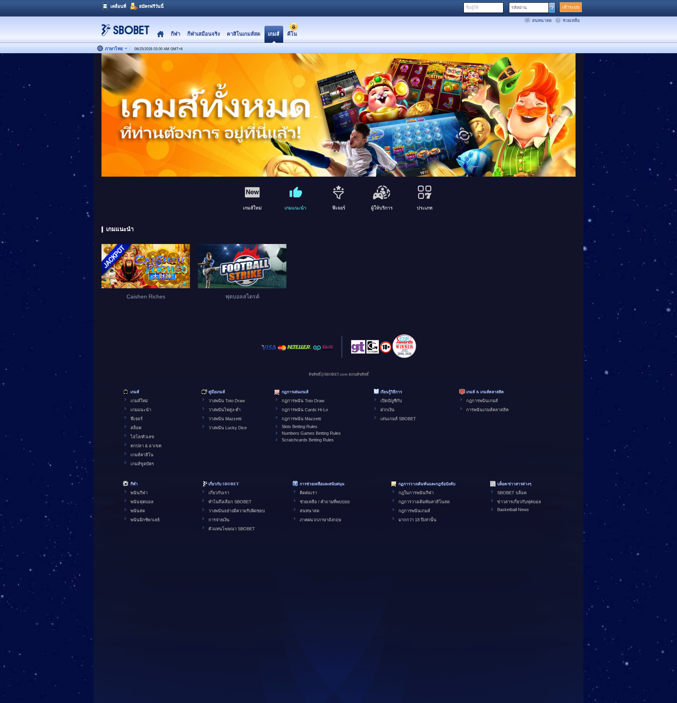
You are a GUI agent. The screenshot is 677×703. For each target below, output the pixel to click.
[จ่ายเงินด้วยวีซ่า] (269, 351)
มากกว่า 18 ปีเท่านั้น (417, 519)
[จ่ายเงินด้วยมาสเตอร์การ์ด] (282, 351)
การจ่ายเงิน (219, 519)
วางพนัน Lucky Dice (227, 427)
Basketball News (513, 509)
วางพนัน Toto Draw (226, 400)
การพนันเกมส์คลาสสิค (487, 409)
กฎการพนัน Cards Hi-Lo (305, 409)
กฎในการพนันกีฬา (416, 492)
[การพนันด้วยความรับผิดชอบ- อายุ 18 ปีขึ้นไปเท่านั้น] (385, 350)
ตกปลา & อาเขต (145, 445)
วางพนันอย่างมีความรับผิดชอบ (236, 510)
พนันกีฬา (139, 492)
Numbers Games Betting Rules (311, 433)
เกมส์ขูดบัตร (142, 463)
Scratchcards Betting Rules (308, 439)
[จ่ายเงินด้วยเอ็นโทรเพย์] (317, 351)
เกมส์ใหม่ (139, 400)
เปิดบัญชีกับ (391, 400)
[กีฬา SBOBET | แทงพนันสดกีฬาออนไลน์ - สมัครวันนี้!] (123, 33)
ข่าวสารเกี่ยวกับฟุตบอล (519, 501)
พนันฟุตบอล (142, 501)
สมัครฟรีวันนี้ (151, 6)
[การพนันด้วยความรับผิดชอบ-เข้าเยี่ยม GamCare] (372, 349)
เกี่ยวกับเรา (218, 492)
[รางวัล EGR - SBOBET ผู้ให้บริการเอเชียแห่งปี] (404, 346)
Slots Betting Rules (299, 426)
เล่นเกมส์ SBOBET (398, 418)
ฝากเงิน (387, 409)
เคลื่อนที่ (118, 6)
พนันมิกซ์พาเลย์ (144, 519)
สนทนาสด (542, 20)
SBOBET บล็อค (512, 492)
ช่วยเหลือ (571, 20)
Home (160, 34)
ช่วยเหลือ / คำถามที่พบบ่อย (324, 501)
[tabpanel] (338, 115)
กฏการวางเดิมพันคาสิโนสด (424, 501)
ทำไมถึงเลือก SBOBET (230, 501)
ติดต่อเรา (308, 492)
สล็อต (135, 427)
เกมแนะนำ (140, 409)
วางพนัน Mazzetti (224, 418)
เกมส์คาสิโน (142, 454)
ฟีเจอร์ (136, 418)
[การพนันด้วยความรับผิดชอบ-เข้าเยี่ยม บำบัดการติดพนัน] (358, 349)
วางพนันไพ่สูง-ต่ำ (224, 409)
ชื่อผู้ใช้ (472, 7)
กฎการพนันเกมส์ (482, 400)
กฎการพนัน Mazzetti (301, 418)
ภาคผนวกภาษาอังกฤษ (320, 519)
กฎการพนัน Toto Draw (303, 400)
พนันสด (137, 510)
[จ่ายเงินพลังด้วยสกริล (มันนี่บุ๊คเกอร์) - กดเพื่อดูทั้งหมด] (327, 351)
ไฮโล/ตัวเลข (142, 436)
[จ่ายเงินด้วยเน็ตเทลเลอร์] (299, 351)
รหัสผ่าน (519, 7)
